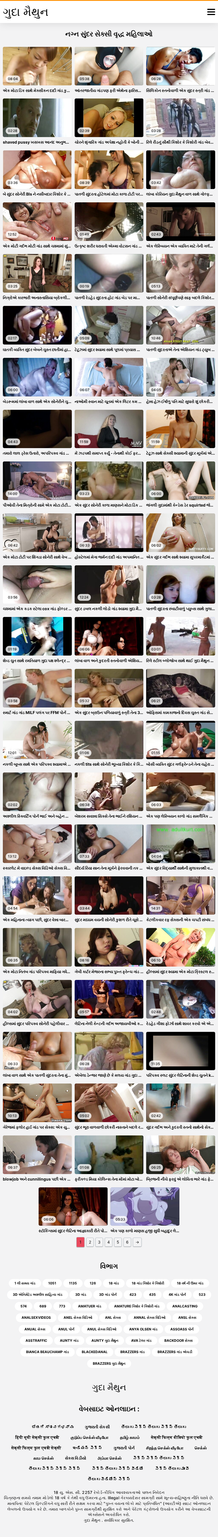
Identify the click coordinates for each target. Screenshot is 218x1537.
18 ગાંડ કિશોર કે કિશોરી (148, 1283)
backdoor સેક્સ (178, 1340)
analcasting (185, 1306)
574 (23, 1306)
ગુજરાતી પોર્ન (124, 1447)
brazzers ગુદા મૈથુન (109, 1363)
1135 (73, 1283)
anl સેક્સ (113, 1317)
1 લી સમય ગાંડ (24, 1283)
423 (132, 1294)
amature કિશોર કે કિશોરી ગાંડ (137, 1306)
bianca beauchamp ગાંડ (47, 1352)
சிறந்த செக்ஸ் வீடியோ (164, 1447)
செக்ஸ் (201, 1447)
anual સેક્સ (34, 1329)
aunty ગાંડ (69, 1340)
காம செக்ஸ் (43, 1458)
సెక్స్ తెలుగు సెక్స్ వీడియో (117, 1468)
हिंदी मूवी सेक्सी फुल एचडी (37, 1437)
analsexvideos (36, 1317)
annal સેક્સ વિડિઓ (149, 1317)
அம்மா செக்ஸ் (109, 1458)
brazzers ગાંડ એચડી (175, 1352)
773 (62, 1306)
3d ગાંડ (80, 1294)
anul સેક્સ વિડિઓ (101, 1329)
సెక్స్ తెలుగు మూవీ (172, 1468)
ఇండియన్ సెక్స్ (87, 1447)
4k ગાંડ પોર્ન (177, 1294)
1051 (52, 1283)
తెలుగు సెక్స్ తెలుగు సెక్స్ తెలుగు (153, 1426)
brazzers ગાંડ (132, 1352)
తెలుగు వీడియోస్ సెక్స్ (109, 1479)
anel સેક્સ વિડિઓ (78, 1317)
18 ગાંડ (114, 1283)
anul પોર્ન (66, 1329)
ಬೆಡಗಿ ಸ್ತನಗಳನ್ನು (53, 1426)
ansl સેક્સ (187, 1317)
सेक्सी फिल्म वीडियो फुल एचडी (177, 1437)
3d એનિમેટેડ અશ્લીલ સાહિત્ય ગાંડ (37, 1294)
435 (152, 1294)
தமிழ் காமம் (130, 1437)
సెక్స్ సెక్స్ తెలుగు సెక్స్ (159, 1458)
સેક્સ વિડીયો (75, 1458)
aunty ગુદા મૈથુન (104, 1340)
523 (202, 1294)
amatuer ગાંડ (89, 1306)
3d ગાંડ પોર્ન (108, 1294)
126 (93, 1283)
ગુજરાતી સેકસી (97, 1426)
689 (42, 1306)
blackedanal (95, 1352)
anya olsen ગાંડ (143, 1329)
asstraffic (36, 1340)
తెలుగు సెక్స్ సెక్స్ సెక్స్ (54, 1468)
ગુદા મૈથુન (92, 1520)
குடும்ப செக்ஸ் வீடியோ (89, 1437)
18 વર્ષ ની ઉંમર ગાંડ (190, 1283)
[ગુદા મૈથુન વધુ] (211, 12)
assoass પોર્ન (182, 1329)
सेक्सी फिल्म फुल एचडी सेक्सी (36, 1447)
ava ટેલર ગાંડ (141, 1340)
